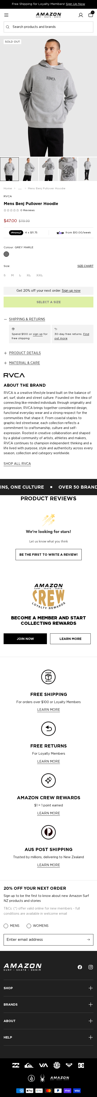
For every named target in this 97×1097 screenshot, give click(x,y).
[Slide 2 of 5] (29, 169)
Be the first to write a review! (48, 554)
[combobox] (48, 27)
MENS (14, 926)
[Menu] (6, 15)
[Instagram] (90, 967)
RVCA (8, 196)
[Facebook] (80, 967)
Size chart (85, 266)
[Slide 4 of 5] (68, 169)
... (20, 188)
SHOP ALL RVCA (17, 463)
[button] (80, 15)
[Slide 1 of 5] (9, 169)
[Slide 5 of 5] (87, 169)
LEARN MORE (48, 709)
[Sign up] (88, 939)
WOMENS (40, 926)
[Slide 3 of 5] (48, 169)
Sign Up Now (75, 4)
